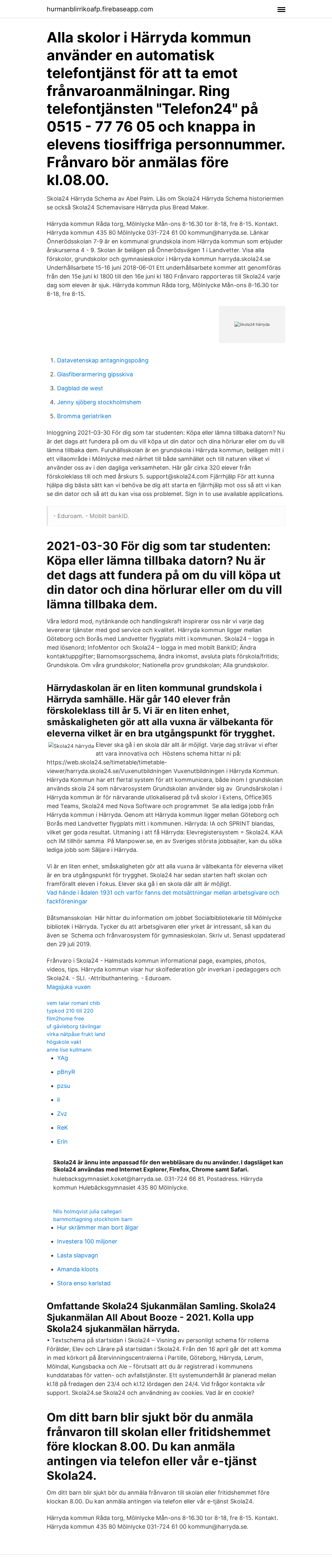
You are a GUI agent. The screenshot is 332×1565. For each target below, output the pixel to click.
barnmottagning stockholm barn (92, 1219)
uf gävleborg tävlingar (74, 1026)
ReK (62, 1127)
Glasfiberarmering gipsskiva (95, 374)
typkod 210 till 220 (70, 1010)
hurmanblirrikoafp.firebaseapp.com (100, 9)
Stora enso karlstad (84, 1283)
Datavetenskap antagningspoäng (102, 360)
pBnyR (66, 1071)
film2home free (65, 1018)
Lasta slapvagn (77, 1255)
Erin (62, 1141)
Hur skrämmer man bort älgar (97, 1227)
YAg (62, 1057)
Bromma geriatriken (84, 416)
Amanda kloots (77, 1269)
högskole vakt (64, 1042)
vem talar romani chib (73, 1003)
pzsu (63, 1085)
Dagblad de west (80, 388)
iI (58, 1099)
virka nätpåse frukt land (76, 1034)
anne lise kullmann (69, 1049)
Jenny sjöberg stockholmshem (99, 402)
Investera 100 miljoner (87, 1241)
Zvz (62, 1113)
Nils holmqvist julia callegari (87, 1211)
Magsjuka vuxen (69, 986)
